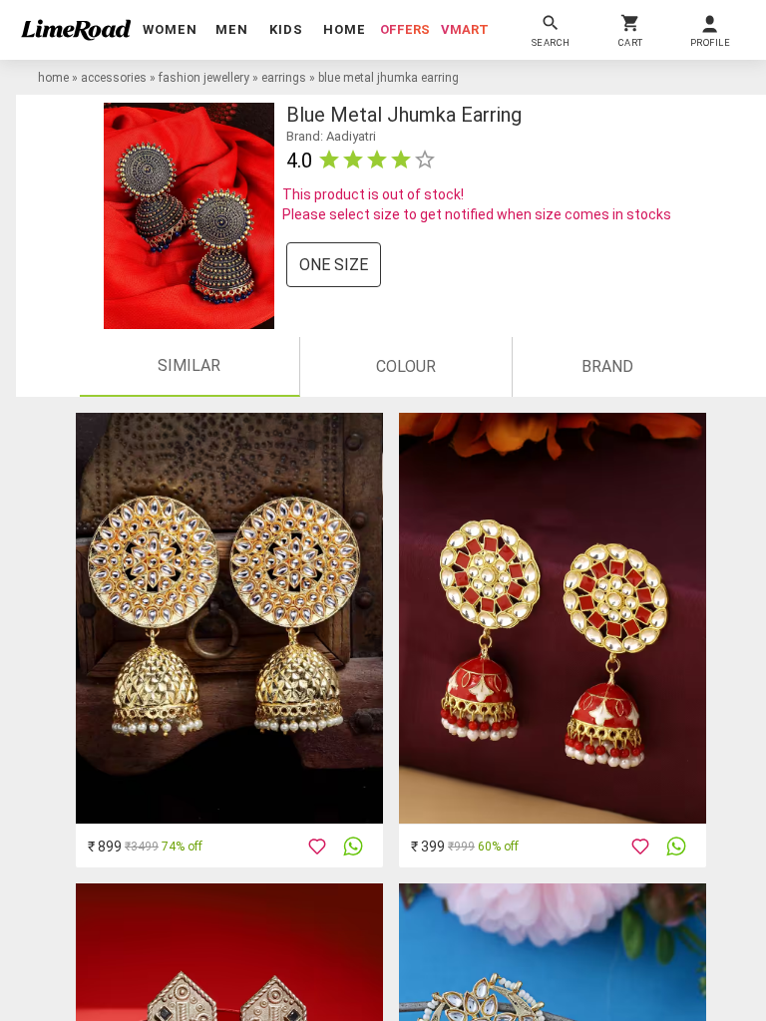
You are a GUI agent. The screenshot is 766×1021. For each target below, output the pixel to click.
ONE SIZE (333, 264)
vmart (465, 29)
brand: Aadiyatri (331, 136)
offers (405, 29)
